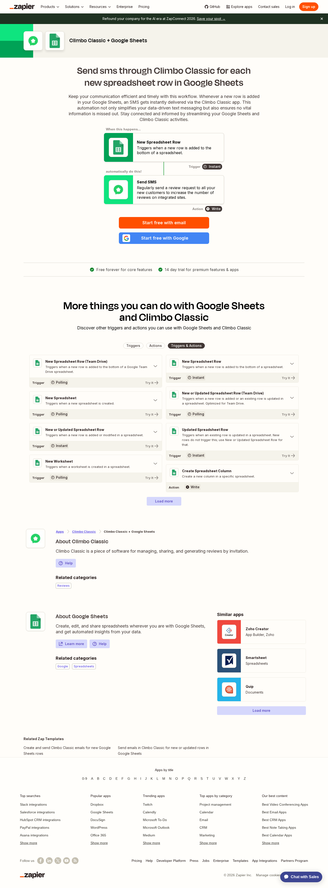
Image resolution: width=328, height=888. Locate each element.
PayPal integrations (34, 827)
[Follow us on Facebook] (40, 860)
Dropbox (97, 804)
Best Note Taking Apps (279, 827)
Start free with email (164, 222)
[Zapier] (22, 6)
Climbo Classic (84, 531)
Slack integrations (33, 804)
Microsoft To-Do (155, 820)
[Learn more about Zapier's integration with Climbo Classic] (35, 538)
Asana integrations (34, 835)
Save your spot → (211, 19)
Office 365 (98, 835)
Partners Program (294, 861)
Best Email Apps (274, 812)
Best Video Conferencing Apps (285, 804)
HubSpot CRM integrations (40, 820)
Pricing (137, 861)
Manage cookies (268, 875)
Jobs (205, 861)
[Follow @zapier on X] (58, 860)
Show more (28, 843)
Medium (149, 835)
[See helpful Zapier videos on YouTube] (66, 860)
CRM (203, 827)
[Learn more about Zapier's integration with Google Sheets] (35, 621)
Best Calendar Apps (277, 835)
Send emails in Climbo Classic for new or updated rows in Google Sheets (163, 750)
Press (194, 861)
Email (204, 820)
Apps (60, 531)
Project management (215, 804)
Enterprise (221, 861)
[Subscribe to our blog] (75, 860)
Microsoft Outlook (156, 827)
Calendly (149, 812)
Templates (240, 861)
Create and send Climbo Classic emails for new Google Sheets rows (67, 750)
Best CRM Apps (274, 820)
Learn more (74, 644)
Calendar (206, 812)
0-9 (84, 778)
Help (69, 563)
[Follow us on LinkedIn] (49, 860)
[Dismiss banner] (321, 18)
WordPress (99, 827)
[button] (164, 238)
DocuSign (98, 820)
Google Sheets (102, 812)
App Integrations (264, 861)
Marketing (207, 835)
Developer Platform (171, 861)
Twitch (147, 804)
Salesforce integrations (37, 812)
